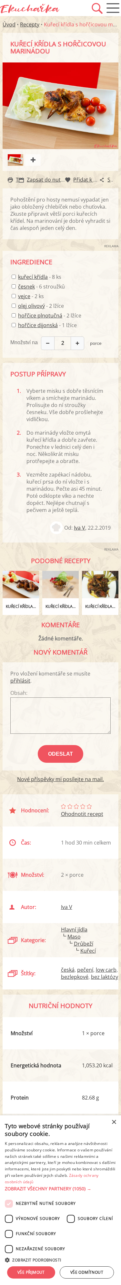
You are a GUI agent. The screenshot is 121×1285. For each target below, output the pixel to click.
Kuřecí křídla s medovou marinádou (22, 606)
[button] (60, 1188)
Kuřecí (88, 950)
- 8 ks (39, 276)
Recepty (29, 24)
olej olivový (31, 305)
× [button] (113, 1122)
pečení (85, 969)
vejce (24, 296)
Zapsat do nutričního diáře (59, 179)
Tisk (20, 179)
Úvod (9, 24)
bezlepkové (74, 976)
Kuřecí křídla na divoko (62, 606)
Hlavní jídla (74, 929)
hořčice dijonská (38, 325)
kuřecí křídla (33, 276)
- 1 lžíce (47, 325)
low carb (106, 969)
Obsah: (18, 692)
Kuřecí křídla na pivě (101, 606)
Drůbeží (83, 943)
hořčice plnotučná (40, 315)
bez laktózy (104, 976)
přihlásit (20, 680)
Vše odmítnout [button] (86, 1272)
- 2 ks (31, 296)
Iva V (79, 527)
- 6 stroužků (41, 286)
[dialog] (60, 1200)
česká (68, 969)
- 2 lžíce (41, 305)
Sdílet (114, 179)
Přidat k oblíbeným (96, 179)
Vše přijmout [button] (31, 1272)
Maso (74, 936)
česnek (26, 286)
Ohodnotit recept (82, 813)
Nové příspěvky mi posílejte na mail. (60, 779)
